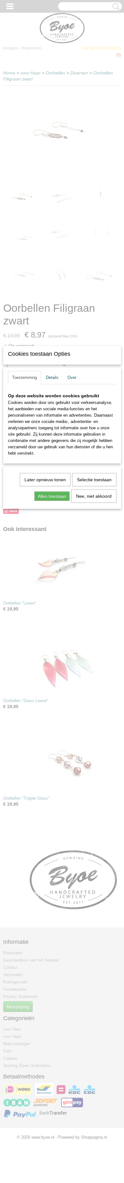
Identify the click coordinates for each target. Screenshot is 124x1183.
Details (52, 377)
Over (71, 377)
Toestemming (24, 377)
